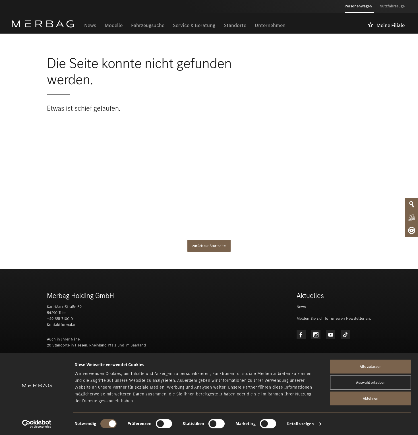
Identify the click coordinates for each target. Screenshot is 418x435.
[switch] (164, 423)
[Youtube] (330, 334)
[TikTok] (345, 334)
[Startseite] (45, 24)
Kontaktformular (61, 324)
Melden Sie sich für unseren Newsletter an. (334, 318)
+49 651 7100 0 (60, 318)
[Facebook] (301, 334)
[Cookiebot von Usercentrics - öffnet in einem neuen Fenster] (37, 424)
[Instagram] (315, 334)
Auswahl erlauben (370, 382)
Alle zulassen (370, 366)
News (301, 306)
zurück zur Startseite (209, 245)
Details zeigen (300, 424)
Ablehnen (370, 398)
